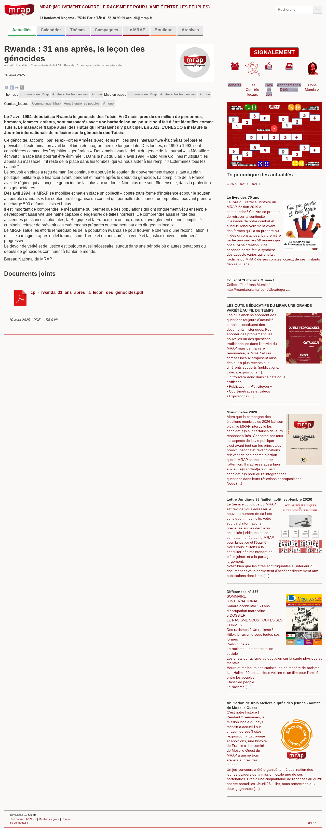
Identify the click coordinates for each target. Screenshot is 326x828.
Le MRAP (136, 30)
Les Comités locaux (252, 89)
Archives (190, 30)
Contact (66, 819)
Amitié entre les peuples (70, 94)
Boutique (163, 30)
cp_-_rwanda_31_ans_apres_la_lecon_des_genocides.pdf (87, 292)
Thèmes (78, 30)
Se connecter (18, 822)
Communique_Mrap (34, 94)
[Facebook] (12, 87)
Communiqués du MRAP (46, 65)
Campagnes (106, 30)
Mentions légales (49, 819)
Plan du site (17, 819)
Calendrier (51, 30)
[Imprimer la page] (17, 87)
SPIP (310, 822)
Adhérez (234, 85)
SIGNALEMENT (274, 52)
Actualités (22, 30)
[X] (22, 87)
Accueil (8, 65)
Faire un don (269, 89)
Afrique (96, 94)
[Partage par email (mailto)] (7, 87)
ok (317, 10)
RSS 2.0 (31, 819)
